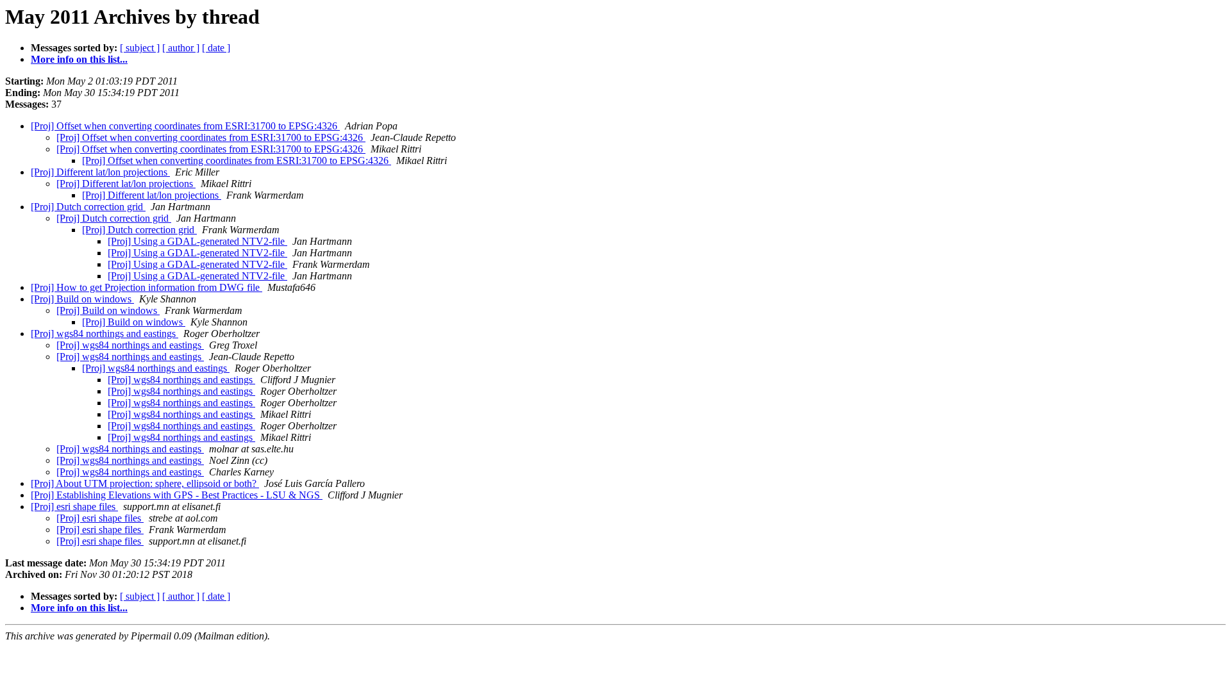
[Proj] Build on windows (82, 298)
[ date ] (216, 47)
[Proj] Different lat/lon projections (100, 172)
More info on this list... (79, 59)
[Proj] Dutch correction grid (88, 206)
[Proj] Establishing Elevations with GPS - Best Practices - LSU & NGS (176, 495)
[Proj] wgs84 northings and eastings (104, 333)
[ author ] (180, 47)
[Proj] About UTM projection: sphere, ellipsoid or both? (145, 483)
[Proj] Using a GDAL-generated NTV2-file (197, 241)
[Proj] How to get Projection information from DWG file (146, 287)
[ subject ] (140, 47)
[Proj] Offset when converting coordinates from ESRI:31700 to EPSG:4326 (185, 125)
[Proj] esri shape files (74, 506)
